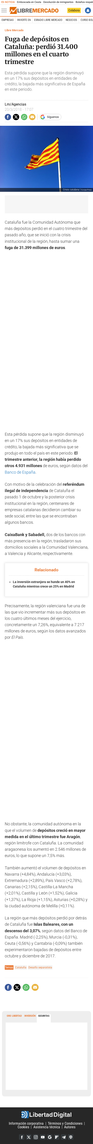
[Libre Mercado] (34, 10)
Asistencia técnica (46, 1127)
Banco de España (20, 472)
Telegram (63, 1137)
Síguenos (53, 116)
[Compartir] (8, 117)
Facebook (21, 1137)
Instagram (35, 1137)
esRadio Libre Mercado (48, 20)
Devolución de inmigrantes (58, 2)
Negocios (71, 20)
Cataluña (20, 967)
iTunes (70, 1137)
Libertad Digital (46, 1114)
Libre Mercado (14, 30)
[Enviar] (24, 117)
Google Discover (49, 1137)
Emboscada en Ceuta (29, 2)
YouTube (42, 1137)
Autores (69, 1127)
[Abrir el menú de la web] (5, 11)
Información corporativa (26, 1123)
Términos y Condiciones (65, 1123)
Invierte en (24, 20)
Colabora (74, 10)
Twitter (28, 1137)
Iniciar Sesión (88, 10)
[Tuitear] (16, 117)
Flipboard (56, 1137)
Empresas (8, 20)
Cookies (23, 1127)
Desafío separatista (40, 967)
